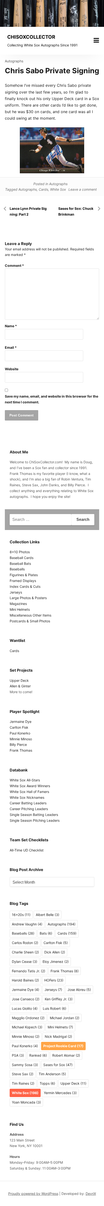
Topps (47, 1083)
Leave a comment (82, 189)
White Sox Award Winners (30, 786)
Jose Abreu (79, 990)
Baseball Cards (21, 558)
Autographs (14, 61)
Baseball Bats (20, 563)
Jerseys (16, 592)
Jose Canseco (25, 999)
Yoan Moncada (26, 1102)
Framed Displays (23, 581)
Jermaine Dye (20, 721)
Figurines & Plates (24, 575)
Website (11, 369)
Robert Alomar (66, 1055)
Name (11, 326)
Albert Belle (47, 915)
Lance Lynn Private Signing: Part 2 (28, 211)
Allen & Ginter (20, 686)
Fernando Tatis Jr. (28, 971)
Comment (14, 265)
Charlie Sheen (25, 952)
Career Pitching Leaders (29, 809)
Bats (46, 933)
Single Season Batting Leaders (34, 815)
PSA (18, 1055)
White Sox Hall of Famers (29, 792)
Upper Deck (19, 680)
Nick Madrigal (58, 1036)
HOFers (53, 980)
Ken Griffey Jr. (59, 999)
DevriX (91, 1193)
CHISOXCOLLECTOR (31, 37)
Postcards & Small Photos (30, 621)
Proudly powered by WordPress (33, 1193)
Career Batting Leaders (28, 803)
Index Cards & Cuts (25, 586)
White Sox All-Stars (25, 780)
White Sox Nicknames (27, 797)
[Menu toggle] (96, 40)
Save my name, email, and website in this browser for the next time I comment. (51, 399)
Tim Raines (23, 1083)
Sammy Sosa (25, 1065)
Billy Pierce (18, 744)
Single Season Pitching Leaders (34, 820)
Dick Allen (54, 952)
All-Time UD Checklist (27, 850)
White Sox (58, 189)
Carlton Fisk (19, 727)
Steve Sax (22, 1074)
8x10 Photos (20, 552)
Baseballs (17, 569)
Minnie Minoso (21, 739)
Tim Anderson (52, 1074)
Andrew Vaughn (27, 924)
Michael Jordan (64, 1018)
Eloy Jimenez (56, 961)
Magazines (18, 604)
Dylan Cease (24, 961)
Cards (43, 189)
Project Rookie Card (63, 1046)
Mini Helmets (20, 609)
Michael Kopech (27, 1027)
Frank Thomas (21, 750)
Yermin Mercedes (60, 1093)
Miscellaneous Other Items (30, 615)
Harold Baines (25, 980)
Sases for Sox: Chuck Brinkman (75, 211)
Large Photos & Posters (28, 598)
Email (11, 347)
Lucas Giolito (24, 1008)
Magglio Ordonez (28, 1018)
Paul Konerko (20, 733)
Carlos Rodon (25, 943)
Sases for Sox (58, 1065)
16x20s (21, 915)
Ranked (38, 1055)
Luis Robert (54, 1008)
